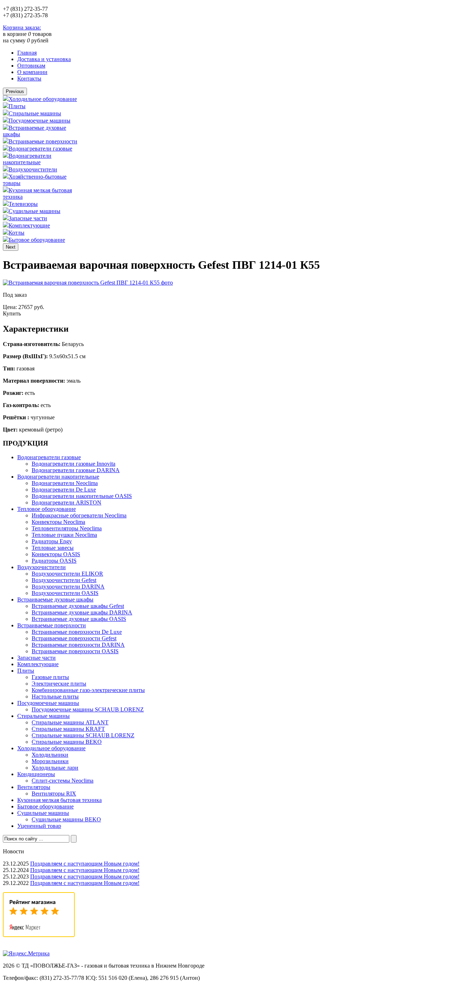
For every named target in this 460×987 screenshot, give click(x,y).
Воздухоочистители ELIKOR (67, 574)
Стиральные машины (35, 113)
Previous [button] (15, 91)
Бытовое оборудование (37, 240)
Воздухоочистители (33, 169)
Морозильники (50, 761)
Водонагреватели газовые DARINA (76, 470)
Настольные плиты (55, 696)
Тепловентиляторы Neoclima (67, 528)
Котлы (16, 233)
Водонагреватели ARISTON (66, 502)
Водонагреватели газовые (40, 149)
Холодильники (50, 755)
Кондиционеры (36, 774)
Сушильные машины (34, 211)
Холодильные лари (55, 768)
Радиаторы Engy (52, 541)
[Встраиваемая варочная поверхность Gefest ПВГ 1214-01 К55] (88, 283)
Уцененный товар (39, 826)
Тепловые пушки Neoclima (64, 535)
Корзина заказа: (22, 27)
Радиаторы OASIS (54, 561)
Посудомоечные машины (39, 120)
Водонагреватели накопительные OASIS (82, 496)
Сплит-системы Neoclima (62, 781)
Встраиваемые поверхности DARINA (78, 645)
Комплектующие (29, 225)
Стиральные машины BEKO (67, 742)
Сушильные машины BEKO (66, 819)
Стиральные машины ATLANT (70, 722)
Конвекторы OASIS (56, 554)
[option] (41, 98)
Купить (12, 313)
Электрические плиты (59, 684)
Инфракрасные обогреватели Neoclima (79, 515)
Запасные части (28, 218)
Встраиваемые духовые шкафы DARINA (82, 612)
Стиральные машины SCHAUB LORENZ (83, 735)
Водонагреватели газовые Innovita (73, 464)
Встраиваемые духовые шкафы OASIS (79, 619)
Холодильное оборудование (43, 99)
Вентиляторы (33, 787)
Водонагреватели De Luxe (64, 489)
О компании (32, 72)
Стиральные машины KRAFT (68, 729)
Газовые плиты (50, 677)
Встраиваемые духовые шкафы (55, 599)
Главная (27, 53)
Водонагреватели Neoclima (65, 483)
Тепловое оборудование (46, 509)
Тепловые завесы (53, 548)
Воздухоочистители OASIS (65, 593)
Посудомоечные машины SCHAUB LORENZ (88, 709)
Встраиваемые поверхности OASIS (75, 651)
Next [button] (10, 247)
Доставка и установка (44, 59)
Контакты (29, 78)
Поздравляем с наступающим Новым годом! (84, 864)
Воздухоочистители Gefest (64, 580)
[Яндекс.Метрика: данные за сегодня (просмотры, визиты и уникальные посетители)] (26, 953)
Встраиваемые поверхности (43, 141)
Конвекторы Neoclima (58, 522)
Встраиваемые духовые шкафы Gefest (78, 606)
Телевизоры (23, 204)
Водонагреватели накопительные (27, 159)
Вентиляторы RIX (54, 793)
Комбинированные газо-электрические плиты (88, 690)
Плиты (17, 106)
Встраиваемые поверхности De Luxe (77, 632)
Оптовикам (31, 66)
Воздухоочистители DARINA (68, 587)
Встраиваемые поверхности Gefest (74, 638)
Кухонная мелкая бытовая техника (59, 800)
